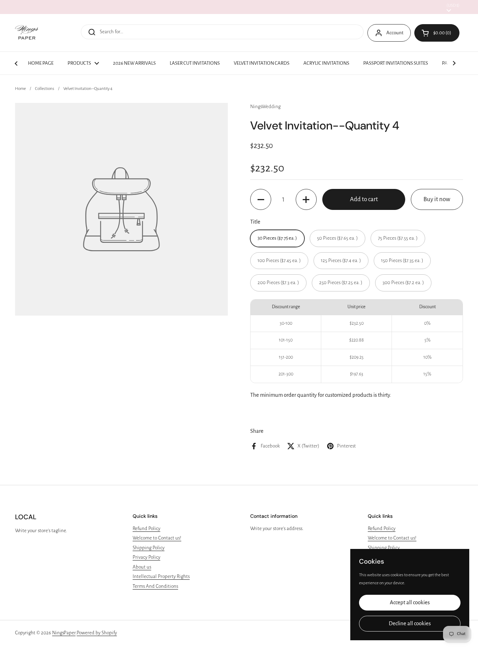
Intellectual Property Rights (161, 576)
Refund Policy (146, 528)
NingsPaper (64, 632)
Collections (44, 88)
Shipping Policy (148, 547)
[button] (260, 199)
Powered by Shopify (97, 632)
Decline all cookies (410, 623)
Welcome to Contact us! (157, 538)
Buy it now (436, 199)
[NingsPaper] (26, 32)
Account (394, 32)
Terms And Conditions (155, 586)
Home (20, 88)
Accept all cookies (410, 602)
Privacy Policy (146, 557)
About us (142, 567)
